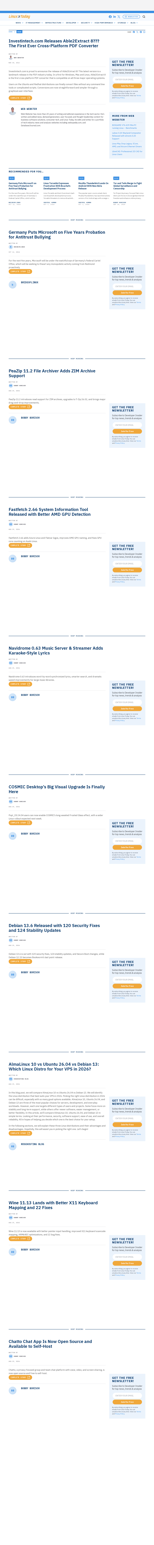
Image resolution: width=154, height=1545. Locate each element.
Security (85, 23)
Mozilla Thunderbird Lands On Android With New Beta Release (93, 186)
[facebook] (110, 16)
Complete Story (18, 98)
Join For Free (127, 86)
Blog (133, 23)
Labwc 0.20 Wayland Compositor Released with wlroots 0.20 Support (126, 136)
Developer (71, 23)
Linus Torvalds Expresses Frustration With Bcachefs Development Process (57, 186)
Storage (122, 23)
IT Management (33, 23)
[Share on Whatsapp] (144, 32)
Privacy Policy (119, 98)
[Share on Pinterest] (141, 32)
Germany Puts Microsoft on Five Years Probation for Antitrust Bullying (22, 186)
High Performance (104, 23)
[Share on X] (137, 32)
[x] (118, 16)
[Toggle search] (143, 16)
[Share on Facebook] (134, 32)
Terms (139, 95)
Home (11, 32)
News (18, 23)
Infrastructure (53, 23)
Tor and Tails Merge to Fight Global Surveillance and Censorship (127, 186)
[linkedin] (114, 16)
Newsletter (133, 17)
